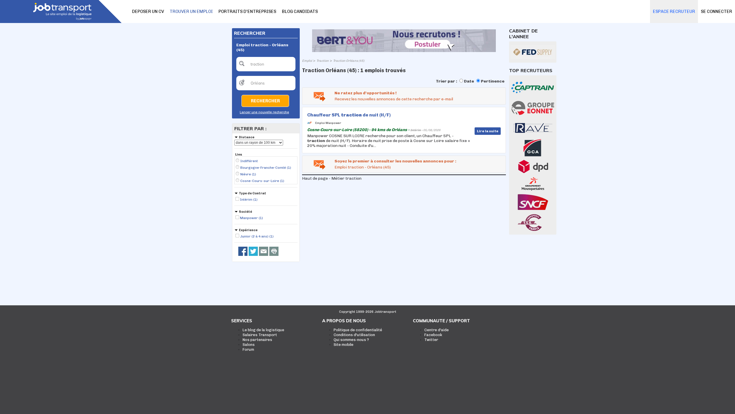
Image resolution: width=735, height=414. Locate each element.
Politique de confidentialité (358, 330)
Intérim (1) (249, 200)
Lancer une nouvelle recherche (264, 112)
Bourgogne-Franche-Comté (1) (265, 168)
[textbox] (265, 64)
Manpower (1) (251, 218)
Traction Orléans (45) (348, 61)
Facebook (433, 335)
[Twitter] (253, 251)
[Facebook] (242, 251)
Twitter (431, 340)
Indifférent (249, 161)
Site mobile (343, 344)
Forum (248, 349)
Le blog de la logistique (263, 330)
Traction (322, 61)
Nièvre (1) (248, 174)
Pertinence (492, 81)
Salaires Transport (260, 335)
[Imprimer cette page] (273, 251)
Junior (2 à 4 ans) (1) (257, 236)
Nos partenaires (257, 340)
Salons (249, 344)
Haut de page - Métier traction (331, 178)
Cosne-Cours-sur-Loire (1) (262, 181)
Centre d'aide (436, 330)
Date (469, 81)
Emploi (307, 61)
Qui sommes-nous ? (351, 340)
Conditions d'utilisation (354, 335)
